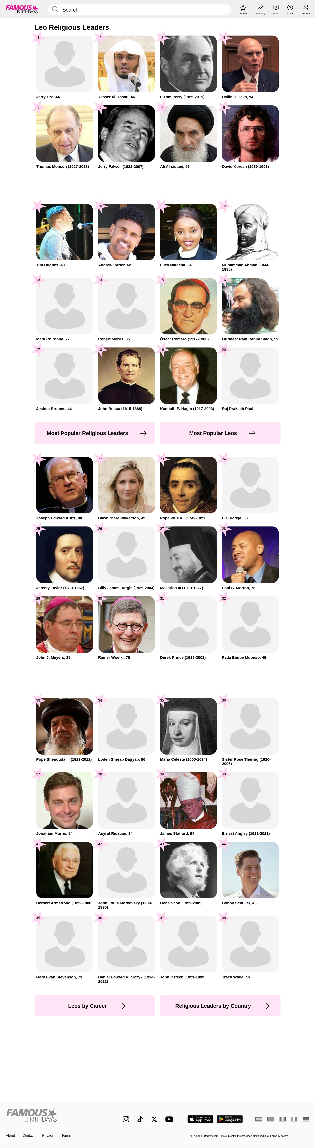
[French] (282, 1119)
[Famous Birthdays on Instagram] (126, 1119)
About (10, 1135)
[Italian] (294, 1119)
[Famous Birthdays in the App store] (200, 1119)
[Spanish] (258, 1119)
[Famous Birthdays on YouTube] (170, 1119)
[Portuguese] (270, 1119)
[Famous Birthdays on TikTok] (140, 1119)
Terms (66, 1135)
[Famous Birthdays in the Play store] (230, 1119)
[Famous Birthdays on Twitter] (154, 1119)
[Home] (55, 1115)
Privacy (48, 1135)
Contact (28, 1135)
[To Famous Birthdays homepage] (22, 9)
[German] (306, 1119)
